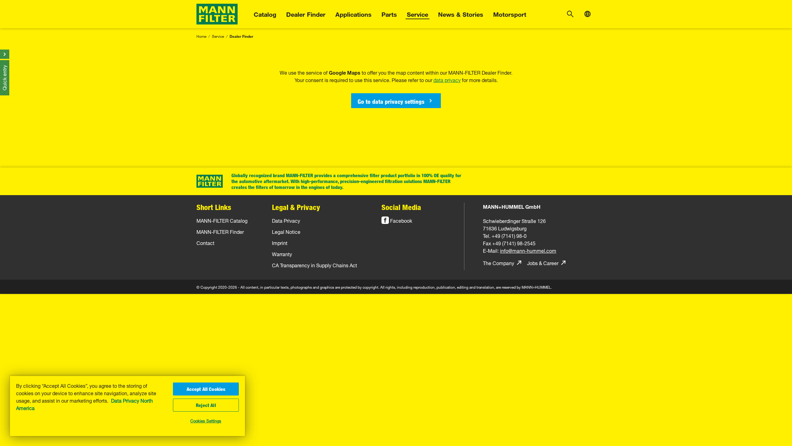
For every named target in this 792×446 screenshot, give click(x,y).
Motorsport (509, 13)
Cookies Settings (205, 420)
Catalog (265, 13)
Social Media (401, 207)
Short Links (213, 207)
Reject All (206, 405)
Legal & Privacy (296, 207)
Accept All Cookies (206, 389)
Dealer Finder (305, 13)
